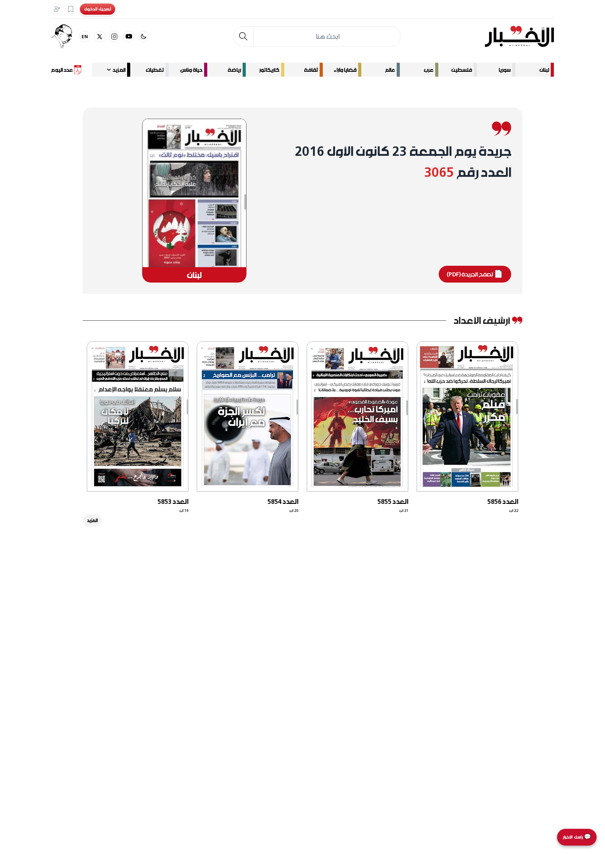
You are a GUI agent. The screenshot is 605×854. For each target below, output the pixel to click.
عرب (428, 70)
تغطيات (155, 70)
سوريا (504, 70)
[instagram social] (114, 36)
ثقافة (311, 70)
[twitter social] (99, 36)
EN (85, 36)
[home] (519, 36)
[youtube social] (128, 36)
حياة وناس (191, 70)
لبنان (544, 70)
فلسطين (461, 70)
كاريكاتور (269, 70)
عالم (390, 70)
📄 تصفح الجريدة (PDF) (475, 274)
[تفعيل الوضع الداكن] (143, 36)
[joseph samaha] (65, 36)
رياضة (234, 70)
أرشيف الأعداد (481, 320)
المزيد (92, 520)
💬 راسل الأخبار (577, 837)
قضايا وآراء (345, 70)
